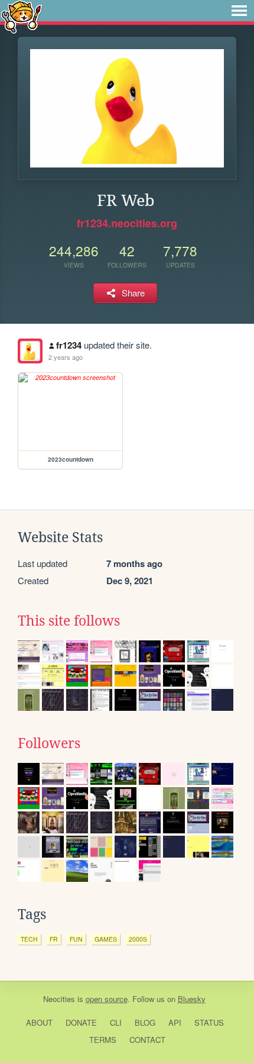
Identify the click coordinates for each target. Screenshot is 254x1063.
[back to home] (21, 16)
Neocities (59, 998)
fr (54, 939)
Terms (102, 1039)
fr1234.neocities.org (127, 223)
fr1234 (69, 345)
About (39, 1022)
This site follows (69, 621)
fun (76, 939)
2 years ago (65, 357)
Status (209, 1022)
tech (29, 939)
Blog (145, 1022)
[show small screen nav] (239, 10)
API (174, 1022)
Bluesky (192, 998)
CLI (116, 1022)
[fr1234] (30, 351)
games (106, 939)
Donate (81, 1022)
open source (107, 998)
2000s (138, 939)
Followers (49, 743)
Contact (147, 1039)
